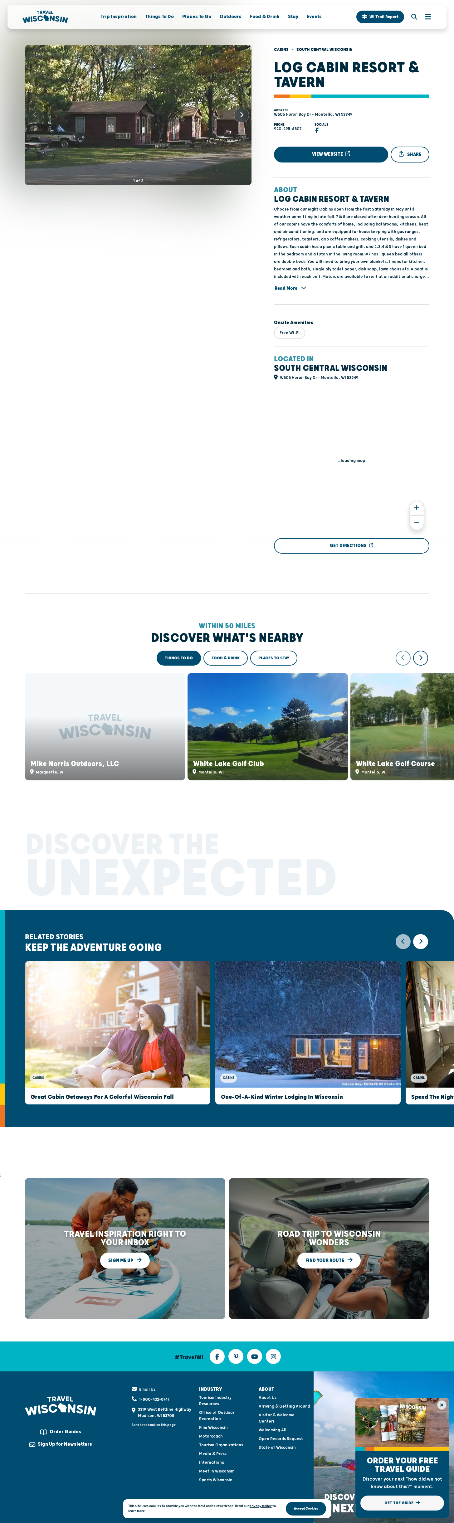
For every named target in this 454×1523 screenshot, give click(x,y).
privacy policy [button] (260, 1506)
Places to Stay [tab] (273, 658)
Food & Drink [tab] (226, 658)
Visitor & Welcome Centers (277, 1418)
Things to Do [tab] (179, 658)
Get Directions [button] (348, 546)
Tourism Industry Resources (215, 1400)
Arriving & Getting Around (284, 1406)
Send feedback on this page (154, 1425)
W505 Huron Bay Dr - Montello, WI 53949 (313, 114)
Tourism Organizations (221, 1445)
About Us (267, 1397)
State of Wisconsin (277, 1447)
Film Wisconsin (213, 1427)
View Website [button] (328, 154)
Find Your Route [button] (325, 1260)
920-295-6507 (287, 128)
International (212, 1462)
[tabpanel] (227, 715)
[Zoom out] (416, 523)
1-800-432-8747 (154, 1399)
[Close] (442, 1405)
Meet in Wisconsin (217, 1471)
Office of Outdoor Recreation (216, 1415)
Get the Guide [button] (399, 1503)
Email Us (147, 1389)
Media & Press (213, 1453)
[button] (380, 17)
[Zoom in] (416, 508)
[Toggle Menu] (425, 17)
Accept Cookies (306, 1508)
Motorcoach (211, 1436)
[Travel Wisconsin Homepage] (45, 17)
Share (413, 155)
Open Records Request (281, 1438)
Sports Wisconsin (215, 1479)
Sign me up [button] (121, 1260)
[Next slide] (241, 115)
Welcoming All (272, 1430)
